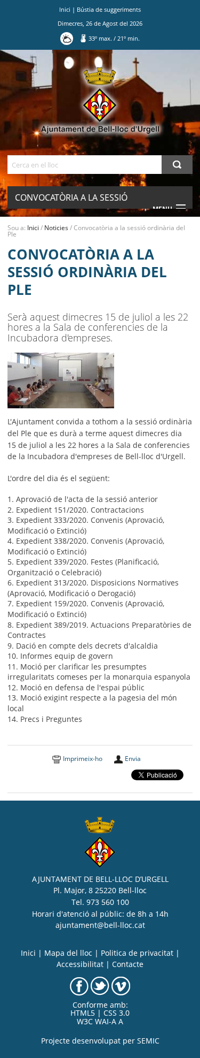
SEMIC (148, 1041)
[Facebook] (79, 985)
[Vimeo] (120, 985)
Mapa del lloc (68, 953)
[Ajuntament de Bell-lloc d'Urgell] (100, 101)
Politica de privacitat (137, 953)
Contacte (127, 964)
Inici (64, 9)
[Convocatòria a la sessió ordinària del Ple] (60, 380)
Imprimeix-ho (82, 758)
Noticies (56, 227)
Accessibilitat (80, 964)
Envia (133, 758)
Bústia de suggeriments (109, 9)
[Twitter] (100, 985)
